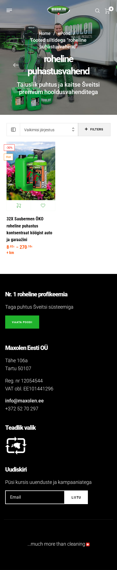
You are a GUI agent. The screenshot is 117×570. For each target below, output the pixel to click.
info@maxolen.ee (24, 401)
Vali (19, 205)
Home (45, 33)
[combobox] (49, 129)
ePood (64, 33)
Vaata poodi (22, 322)
